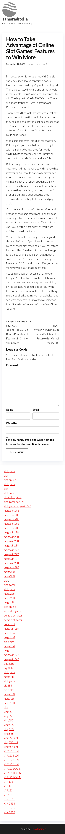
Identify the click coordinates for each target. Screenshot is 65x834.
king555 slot (11, 738)
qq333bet (9, 663)
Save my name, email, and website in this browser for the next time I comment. (30, 442)
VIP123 (8, 790)
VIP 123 (8, 781)
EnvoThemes (38, 829)
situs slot (9, 641)
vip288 (8, 685)
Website (11, 423)
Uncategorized (24, 321)
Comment (13, 365)
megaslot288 (11, 510)
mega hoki (9, 650)
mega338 (9, 571)
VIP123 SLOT (11, 751)
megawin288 (11, 532)
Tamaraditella (15, 19)
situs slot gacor (12, 497)
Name (10, 409)
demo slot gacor (13, 615)
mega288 (9, 593)
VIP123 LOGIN (12, 768)
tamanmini (35, 64)
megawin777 (11, 549)
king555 (8, 711)
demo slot (9, 624)
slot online (10, 479)
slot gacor (9, 471)
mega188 (9, 694)
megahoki (9, 633)
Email (36, 409)
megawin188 (11, 628)
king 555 (9, 724)
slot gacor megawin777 (17, 506)
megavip (9, 676)
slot (6, 475)
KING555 (9, 799)
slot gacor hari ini (14, 501)
